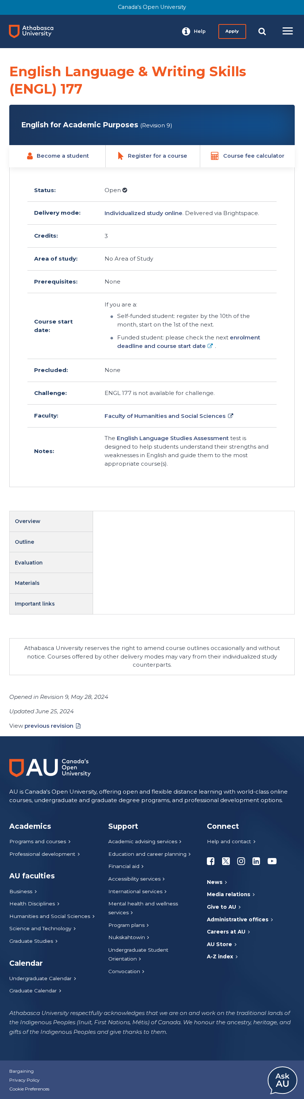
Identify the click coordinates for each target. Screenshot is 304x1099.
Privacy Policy (24, 1080)
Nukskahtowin (126, 937)
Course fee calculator (253, 156)
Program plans (126, 925)
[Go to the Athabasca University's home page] (34, 31)
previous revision (48, 725)
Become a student (63, 156)
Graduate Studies (31, 941)
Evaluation (29, 563)
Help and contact (229, 841)
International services (135, 891)
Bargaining (21, 1071)
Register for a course (157, 156)
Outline (24, 542)
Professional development (42, 854)
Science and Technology (40, 928)
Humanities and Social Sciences (49, 916)
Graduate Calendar (33, 991)
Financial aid (123, 866)
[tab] (51, 521)
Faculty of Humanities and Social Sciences (165, 415)
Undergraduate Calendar (40, 978)
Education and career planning (147, 854)
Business (20, 891)
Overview (27, 521)
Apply (232, 31)
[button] (194, 31)
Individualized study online (143, 213)
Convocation (124, 971)
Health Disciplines (32, 904)
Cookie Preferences (29, 1089)
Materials (27, 583)
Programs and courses (37, 841)
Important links (35, 604)
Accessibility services (134, 879)
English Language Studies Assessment (173, 438)
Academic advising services (142, 841)
